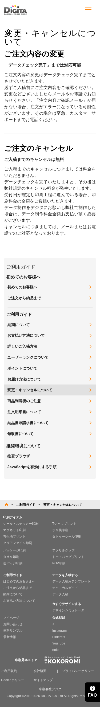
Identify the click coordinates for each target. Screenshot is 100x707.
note (55, 650)
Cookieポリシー (12, 680)
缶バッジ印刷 (12, 563)
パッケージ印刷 (14, 550)
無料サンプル (12, 630)
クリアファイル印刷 (17, 543)
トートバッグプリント (68, 557)
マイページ (11, 618)
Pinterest (58, 637)
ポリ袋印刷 (60, 530)
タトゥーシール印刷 (66, 536)
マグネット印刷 (14, 530)
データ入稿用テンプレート (71, 581)
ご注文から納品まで (17, 588)
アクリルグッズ (63, 550)
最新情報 (9, 637)
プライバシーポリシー (78, 671)
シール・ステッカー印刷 (20, 524)
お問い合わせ (12, 624)
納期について (12, 594)
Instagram (59, 630)
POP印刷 (58, 563)
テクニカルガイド (65, 588)
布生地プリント (14, 536)
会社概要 (40, 671)
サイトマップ (43, 680)
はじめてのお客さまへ (19, 581)
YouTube (58, 643)
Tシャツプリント (64, 524)
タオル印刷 (11, 557)
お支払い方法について (19, 601)
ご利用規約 (9, 671)
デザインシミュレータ (68, 610)
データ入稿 (60, 594)
